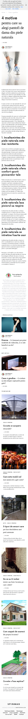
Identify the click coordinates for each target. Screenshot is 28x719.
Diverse (5, 473)
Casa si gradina (13, 12)
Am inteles (15, 9)
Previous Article (8, 315)
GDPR (15, 714)
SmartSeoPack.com (21, 707)
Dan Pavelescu (8, 46)
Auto (4, 523)
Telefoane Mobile (9, 711)
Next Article (5, 353)
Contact (21, 714)
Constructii (17, 575)
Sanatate (22, 712)
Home (3, 12)
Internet (5, 712)
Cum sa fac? (16, 472)
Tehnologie (19, 711)
